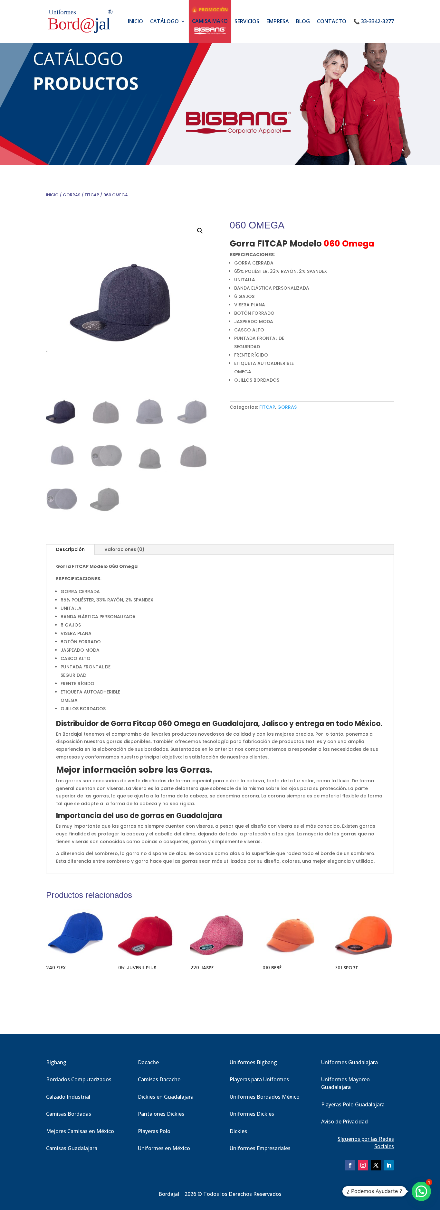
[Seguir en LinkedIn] (389, 1165)
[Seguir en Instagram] (363, 1165)
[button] (200, 231)
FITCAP (92, 195)
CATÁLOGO (164, 21)
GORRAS (72, 195)
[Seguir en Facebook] (350, 1165)
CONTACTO (331, 21)
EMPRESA (277, 21)
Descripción (70, 549)
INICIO (135, 21)
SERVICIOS (246, 21)
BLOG (303, 21)
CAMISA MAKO (210, 20)
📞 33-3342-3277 (373, 21)
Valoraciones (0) (124, 549)
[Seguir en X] (376, 1165)
